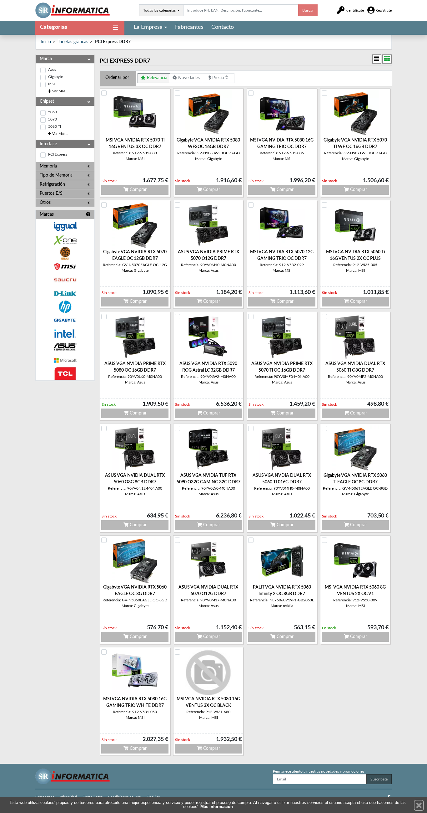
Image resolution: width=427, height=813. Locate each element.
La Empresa (148, 27)
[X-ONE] (65, 240)
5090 (52, 119)
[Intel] (65, 333)
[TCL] (65, 373)
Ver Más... (59, 91)
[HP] (65, 307)
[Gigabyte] (65, 320)
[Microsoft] (65, 360)
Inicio (46, 42)
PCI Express (57, 154)
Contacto (222, 27)
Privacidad (68, 797)
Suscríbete (379, 779)
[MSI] (65, 266)
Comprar (137, 190)
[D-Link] (65, 293)
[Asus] (65, 347)
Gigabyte (55, 77)
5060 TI (54, 126)
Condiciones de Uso (124, 797)
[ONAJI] (65, 253)
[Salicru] (65, 280)
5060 (52, 112)
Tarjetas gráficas (73, 42)
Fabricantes (189, 27)
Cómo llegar (92, 797)
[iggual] (65, 226)
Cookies (153, 797)
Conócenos (44, 797)
